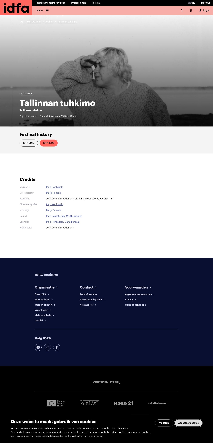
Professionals (78, 3)
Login (206, 10)
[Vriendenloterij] (106, 382)
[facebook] (56, 347)
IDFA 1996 (48, 143)
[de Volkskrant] (157, 403)
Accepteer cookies (188, 423)
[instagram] (47, 347)
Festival (96, 3)
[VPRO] (89, 403)
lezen (117, 432)
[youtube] (38, 347)
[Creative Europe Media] (56, 403)
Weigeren (164, 423)
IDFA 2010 (28, 143)
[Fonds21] (123, 403)
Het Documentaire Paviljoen (50, 3)
